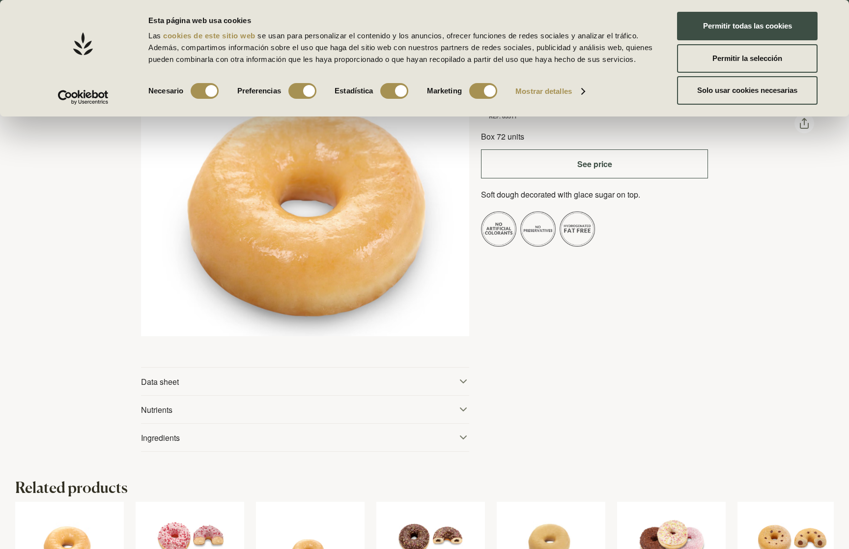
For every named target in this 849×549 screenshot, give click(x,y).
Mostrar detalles (543, 91)
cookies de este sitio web (210, 35)
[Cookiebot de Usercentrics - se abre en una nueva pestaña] (83, 97)
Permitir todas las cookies (747, 26)
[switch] (302, 91)
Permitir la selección (747, 58)
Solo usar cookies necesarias (747, 90)
